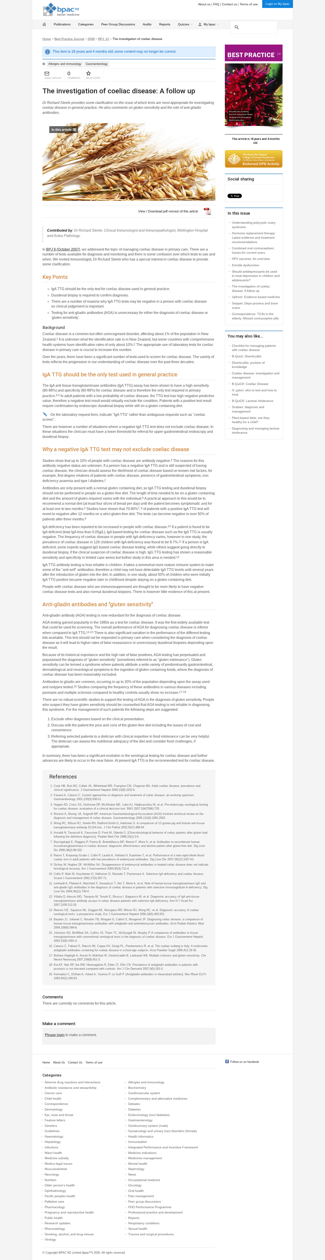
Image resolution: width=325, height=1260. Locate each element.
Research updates (57, 1223)
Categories (86, 24)
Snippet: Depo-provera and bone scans (255, 305)
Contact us (229, 4)
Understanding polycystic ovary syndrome (253, 225)
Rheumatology (55, 1228)
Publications (62, 24)
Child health (53, 1098)
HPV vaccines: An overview (251, 259)
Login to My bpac (278, 4)
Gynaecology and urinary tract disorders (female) (162, 1131)
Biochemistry (137, 1087)
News (132, 1174)
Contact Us (75, 1062)
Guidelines (52, 1131)
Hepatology (53, 1142)
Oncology (134, 1185)
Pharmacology (55, 1207)
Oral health (136, 1190)
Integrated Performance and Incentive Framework (163, 1147)
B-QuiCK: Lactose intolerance (252, 401)
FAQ (216, 4)
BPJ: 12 (103, 39)
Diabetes (134, 1109)
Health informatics (140, 1136)
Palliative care (54, 1201)
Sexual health (137, 1228)
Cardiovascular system (144, 1093)
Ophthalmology (55, 1190)
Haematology (54, 1136)
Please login (55, 1035)
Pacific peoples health (60, 1196)
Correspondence (56, 1104)
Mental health (137, 1163)
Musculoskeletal (56, 1169)
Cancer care (53, 1093)
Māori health (53, 1153)
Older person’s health (60, 1185)
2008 (91, 39)
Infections (51, 1147)
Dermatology (54, 1109)
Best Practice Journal (69, 39)
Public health (54, 1218)
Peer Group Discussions (118, 24)
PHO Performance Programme (149, 1207)
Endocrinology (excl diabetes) (149, 1115)
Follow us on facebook (244, 1061)
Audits (147, 24)
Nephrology (136, 1169)
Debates (134, 1104)
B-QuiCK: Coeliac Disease (250, 384)
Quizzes (183, 24)
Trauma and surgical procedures (151, 1234)
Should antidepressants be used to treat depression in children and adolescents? (256, 276)
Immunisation (137, 1142)
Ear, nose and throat (59, 1115)
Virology (50, 1239)
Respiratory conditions (143, 1223)
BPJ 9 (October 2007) (63, 249)
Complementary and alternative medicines (157, 1098)
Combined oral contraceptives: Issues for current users (253, 250)
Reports (164, 24)
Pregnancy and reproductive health (69, 1212)
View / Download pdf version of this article (168, 211)
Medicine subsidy (57, 1158)
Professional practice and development (155, 1212)
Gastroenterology (97, 64)
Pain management (141, 1196)
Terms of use (249, 4)
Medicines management (145, 1158)
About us (204, 4)
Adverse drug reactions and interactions (72, 1082)
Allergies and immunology (64, 64)
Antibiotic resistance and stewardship (70, 1087)
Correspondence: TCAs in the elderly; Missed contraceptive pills (255, 316)
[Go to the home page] (61, 9)
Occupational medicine (144, 1180)
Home (46, 39)
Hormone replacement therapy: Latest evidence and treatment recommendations (254, 237)
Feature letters (55, 1120)
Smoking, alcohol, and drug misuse (69, 1234)
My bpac (210, 24)
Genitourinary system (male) (148, 1125)
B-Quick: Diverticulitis (246, 356)
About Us (59, 1062)
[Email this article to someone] (47, 74)
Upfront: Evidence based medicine (256, 297)
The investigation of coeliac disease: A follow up (251, 288)
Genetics (51, 1125)
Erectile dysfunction (245, 265)
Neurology (52, 1174)
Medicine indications (142, 1153)
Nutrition (50, 1180)
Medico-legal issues (58, 1163)
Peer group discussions (144, 1201)
